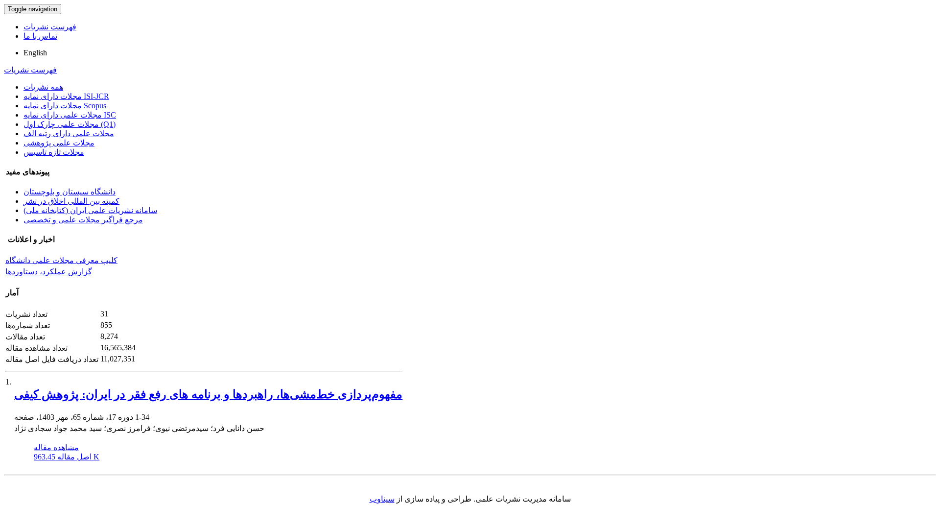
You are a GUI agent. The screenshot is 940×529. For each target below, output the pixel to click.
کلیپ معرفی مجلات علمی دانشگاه (61, 260)
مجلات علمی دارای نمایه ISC (70, 115)
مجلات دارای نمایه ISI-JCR (66, 96)
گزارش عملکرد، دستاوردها (48, 271)
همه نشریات (43, 87)
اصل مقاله (66, 457)
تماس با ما (40, 36)
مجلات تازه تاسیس (54, 152)
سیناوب (382, 499)
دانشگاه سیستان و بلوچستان (70, 192)
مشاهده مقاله (56, 447)
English (35, 52)
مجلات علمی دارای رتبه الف (69, 133)
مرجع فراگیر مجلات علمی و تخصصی (83, 220)
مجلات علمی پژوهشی (59, 143)
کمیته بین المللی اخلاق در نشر (71, 201)
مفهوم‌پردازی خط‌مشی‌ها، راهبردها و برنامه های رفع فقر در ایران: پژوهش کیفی (208, 394)
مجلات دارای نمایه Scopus (65, 105)
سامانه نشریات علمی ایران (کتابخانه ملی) (90, 210)
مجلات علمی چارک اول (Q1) (70, 124)
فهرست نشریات (50, 27)
